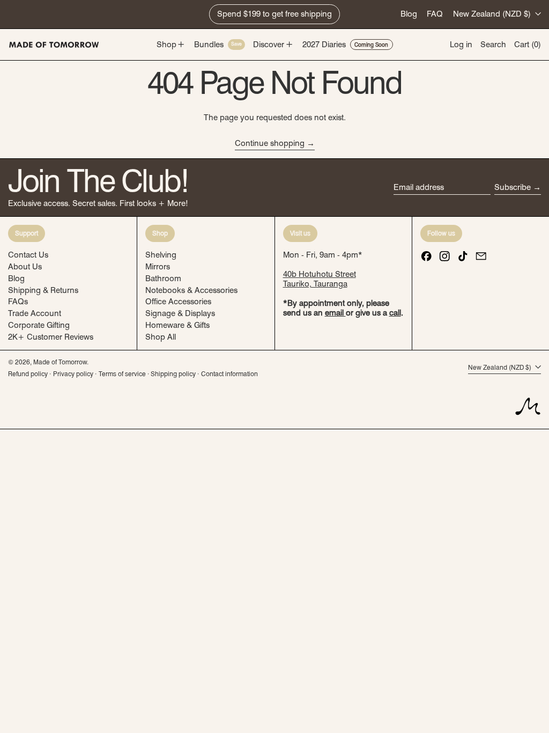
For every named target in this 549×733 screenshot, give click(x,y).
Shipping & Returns (43, 290)
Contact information (229, 374)
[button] (493, 45)
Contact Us (28, 255)
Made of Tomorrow (60, 362)
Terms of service (122, 374)
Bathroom (163, 278)
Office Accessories (178, 301)
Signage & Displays (180, 313)
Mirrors (157, 267)
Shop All (160, 337)
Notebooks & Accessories (191, 290)
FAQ (435, 14)
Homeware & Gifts (177, 325)
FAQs (18, 301)
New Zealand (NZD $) (493, 14)
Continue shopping (270, 143)
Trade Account (34, 313)
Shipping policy (173, 374)
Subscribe (512, 187)
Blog (408, 14)
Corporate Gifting (39, 325)
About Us (25, 267)
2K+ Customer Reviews (50, 337)
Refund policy (28, 374)
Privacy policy (73, 374)
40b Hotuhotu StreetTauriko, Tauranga (319, 279)
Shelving (160, 255)
